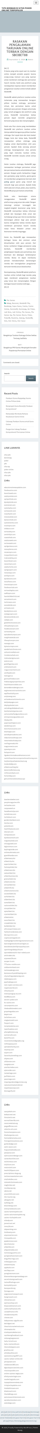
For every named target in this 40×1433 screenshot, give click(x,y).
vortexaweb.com (10, 543)
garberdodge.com (10, 1144)
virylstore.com (9, 1164)
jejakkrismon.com (10, 1241)
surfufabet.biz (9, 896)
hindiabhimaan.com (11, 1388)
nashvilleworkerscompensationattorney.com (20, 758)
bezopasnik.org (9, 1288)
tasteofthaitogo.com (12, 1282)
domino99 (14, 309)
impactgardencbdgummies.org (15, 1082)
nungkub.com (9, 1064)
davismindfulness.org (12, 770)
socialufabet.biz (10, 893)
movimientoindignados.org (14, 1041)
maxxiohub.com (10, 537)
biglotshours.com (10, 846)
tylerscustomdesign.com (13, 1156)
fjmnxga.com (9, 1291)
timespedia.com (10, 1238)
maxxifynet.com (10, 514)
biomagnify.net (9, 1091)
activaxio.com (9, 608)
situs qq (7, 466)
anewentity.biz (9, 1264)
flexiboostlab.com (11, 587)
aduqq (9, 303)
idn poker (31, 309)
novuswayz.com (10, 573)
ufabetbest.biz (9, 899)
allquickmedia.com (11, 1250)
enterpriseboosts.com (12, 1209)
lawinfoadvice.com (11, 1029)
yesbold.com (8, 826)
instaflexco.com (10, 581)
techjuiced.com (9, 835)
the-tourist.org (9, 1197)
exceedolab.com (10, 605)
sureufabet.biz (9, 902)
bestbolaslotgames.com (13, 711)
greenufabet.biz (10, 879)
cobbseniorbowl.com (12, 967)
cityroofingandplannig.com (14, 976)
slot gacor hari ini (18, 1418)
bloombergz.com (10, 1206)
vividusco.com (9, 528)
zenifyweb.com (9, 673)
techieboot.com (10, 817)
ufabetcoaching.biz (11, 767)
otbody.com (8, 1220)
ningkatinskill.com (11, 1020)
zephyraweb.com (10, 540)
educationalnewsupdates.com (15, 487)
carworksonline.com (11, 1158)
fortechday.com (10, 776)
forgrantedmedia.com (12, 1150)
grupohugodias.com (11, 1011)
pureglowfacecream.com (13, 1256)
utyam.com (8, 1052)
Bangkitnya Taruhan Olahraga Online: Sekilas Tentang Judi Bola (20, 335)
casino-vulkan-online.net (13, 1359)
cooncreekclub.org (11, 1123)
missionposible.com (11, 1370)
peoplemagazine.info (12, 802)
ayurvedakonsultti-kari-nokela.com (17, 952)
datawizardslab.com (11, 617)
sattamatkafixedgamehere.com (15, 714)
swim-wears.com (10, 1147)
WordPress (28, 1428)
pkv (5, 463)
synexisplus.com (10, 508)
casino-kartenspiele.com (13, 1211)
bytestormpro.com (11, 646)
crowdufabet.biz (10, 923)
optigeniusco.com (10, 546)
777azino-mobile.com (12, 964)
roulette (14, 318)
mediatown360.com (11, 1364)
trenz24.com (8, 1226)
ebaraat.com (8, 832)
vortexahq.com (9, 531)
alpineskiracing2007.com (13, 1356)
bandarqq (7, 306)
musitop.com (9, 1050)
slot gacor (21, 321)
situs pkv (7, 455)
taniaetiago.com (10, 1073)
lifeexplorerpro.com (11, 640)
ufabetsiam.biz (9, 870)
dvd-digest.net (9, 1323)
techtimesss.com (10, 1161)
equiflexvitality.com (11, 693)
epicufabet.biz (9, 911)
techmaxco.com (10, 602)
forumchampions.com (12, 1132)
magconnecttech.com (12, 670)
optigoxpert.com (10, 570)
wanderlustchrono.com (12, 649)
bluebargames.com (11, 1135)
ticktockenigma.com (11, 658)
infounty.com (9, 991)
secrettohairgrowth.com (13, 1279)
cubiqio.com (8, 620)
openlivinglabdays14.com (13, 949)
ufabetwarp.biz (9, 858)
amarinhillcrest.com (11, 1194)
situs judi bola (17, 1412)
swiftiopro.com (9, 593)
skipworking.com (10, 1229)
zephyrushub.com (10, 496)
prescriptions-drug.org (12, 1173)
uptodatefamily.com (11, 1047)
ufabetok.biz (8, 917)
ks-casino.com (9, 1002)
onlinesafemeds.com (11, 852)
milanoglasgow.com (11, 1338)
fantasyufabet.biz (10, 867)
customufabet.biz (10, 905)
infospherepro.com (11, 626)
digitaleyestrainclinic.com (13, 1368)
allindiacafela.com (11, 1353)
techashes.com (9, 805)
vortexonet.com (10, 511)
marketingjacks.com (11, 1379)
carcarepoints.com (11, 1005)
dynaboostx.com (10, 579)
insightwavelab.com (11, 637)
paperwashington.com (12, 723)
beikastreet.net (10, 1114)
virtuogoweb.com (10, 843)
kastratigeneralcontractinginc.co (16, 944)
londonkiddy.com (10, 764)
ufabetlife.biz (9, 888)
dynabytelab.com (10, 502)
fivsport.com (9, 1023)
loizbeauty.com (9, 1232)
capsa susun (16, 306)
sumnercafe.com (10, 1035)
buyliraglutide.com (11, 849)
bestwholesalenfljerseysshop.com (16, 946)
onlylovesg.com (10, 696)
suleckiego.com (9, 1403)
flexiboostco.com (10, 490)
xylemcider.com (9, 1070)
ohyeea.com (8, 1058)
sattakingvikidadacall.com (13, 708)
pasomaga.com (9, 1079)
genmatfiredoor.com (11, 679)
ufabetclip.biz (9, 861)
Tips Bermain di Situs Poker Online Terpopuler (17, 9)
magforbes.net (9, 1185)
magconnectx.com (11, 746)
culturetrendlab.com (11, 652)
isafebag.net (8, 1203)
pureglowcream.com (11, 1273)
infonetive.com (9, 1300)
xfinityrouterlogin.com (12, 1376)
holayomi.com (9, 752)
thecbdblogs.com (10, 1394)
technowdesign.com (11, 970)
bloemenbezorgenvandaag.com (15, 1276)
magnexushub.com (11, 841)
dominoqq (22, 309)
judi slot (8, 1412)
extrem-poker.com (11, 999)
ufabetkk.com (9, 1247)
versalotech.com (10, 599)
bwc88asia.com (9, 997)
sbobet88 (29, 318)
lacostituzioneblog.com (13, 1055)
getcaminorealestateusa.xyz (14, 779)
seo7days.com (9, 1270)
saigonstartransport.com (13, 1294)
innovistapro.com (10, 584)
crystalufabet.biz (10, 914)
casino (25, 306)
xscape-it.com (9, 961)
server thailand (5, 1418)
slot (5, 321)
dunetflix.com (9, 1038)
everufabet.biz (9, 920)
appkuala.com (9, 1267)
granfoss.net (9, 1350)
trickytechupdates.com (12, 1385)
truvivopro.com (9, 525)
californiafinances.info (12, 1309)
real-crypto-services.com (13, 985)
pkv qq (5, 1421)
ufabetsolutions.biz (11, 891)
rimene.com (8, 1317)
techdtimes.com (10, 814)
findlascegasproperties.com (14, 681)
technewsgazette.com (12, 1253)
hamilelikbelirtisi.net (12, 596)
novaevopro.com (10, 552)
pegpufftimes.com (10, 1126)
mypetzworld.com (10, 988)
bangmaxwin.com (10, 1297)
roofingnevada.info (11, 743)
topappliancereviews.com (13, 1382)
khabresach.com (10, 1391)
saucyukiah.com (10, 1111)
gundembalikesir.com (12, 820)
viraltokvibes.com (10, 1179)
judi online (16, 312)
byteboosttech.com (11, 838)
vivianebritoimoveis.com (13, 1182)
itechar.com (8, 823)
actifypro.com (9, 575)
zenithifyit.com (9, 534)
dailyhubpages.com (11, 702)
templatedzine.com (11, 1026)
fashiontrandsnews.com (13, 932)
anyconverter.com (10, 1235)
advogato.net (9, 1200)
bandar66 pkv (25, 303)
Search (6, 373)
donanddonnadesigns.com (13, 687)
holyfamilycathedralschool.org (15, 761)
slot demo (12, 321)
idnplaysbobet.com (11, 705)
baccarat (15, 303)
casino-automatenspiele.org (14, 1214)
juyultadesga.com (10, 982)
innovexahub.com (10, 517)
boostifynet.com (10, 561)
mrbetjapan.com (10, 1262)
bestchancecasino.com (12, 729)
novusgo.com (9, 643)
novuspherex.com (10, 549)
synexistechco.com (11, 523)
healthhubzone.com (11, 829)
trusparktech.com (10, 555)
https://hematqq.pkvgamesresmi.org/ (23, 1421)
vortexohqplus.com (11, 590)
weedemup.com (10, 726)
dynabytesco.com (10, 611)
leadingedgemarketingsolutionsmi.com (18, 941)
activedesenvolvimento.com (14, 699)
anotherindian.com (11, 1067)
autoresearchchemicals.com (14, 1397)
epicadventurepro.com (12, 634)
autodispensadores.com (13, 734)
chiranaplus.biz (9, 1329)
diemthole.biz (9, 1244)
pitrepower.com (10, 1362)
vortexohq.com (9, 631)
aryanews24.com (10, 958)
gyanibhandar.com (11, 855)
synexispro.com (9, 749)
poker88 (7, 318)
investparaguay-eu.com (12, 994)
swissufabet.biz (9, 873)
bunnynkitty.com (10, 1285)
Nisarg (20, 1430)
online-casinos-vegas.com (13, 1373)
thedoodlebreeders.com (13, 1008)
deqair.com (8, 1014)
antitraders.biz (9, 955)
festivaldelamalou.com (12, 1138)
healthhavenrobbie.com (13, 684)
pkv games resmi (19, 315)
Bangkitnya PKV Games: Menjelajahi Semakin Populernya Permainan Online (20, 348)
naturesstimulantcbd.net (13, 1085)
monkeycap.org (9, 1188)
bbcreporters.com (10, 935)
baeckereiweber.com (11, 799)
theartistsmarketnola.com (14, 1326)
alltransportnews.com (12, 929)
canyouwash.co (9, 808)
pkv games (11, 300)
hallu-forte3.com (10, 1341)
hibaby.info (8, 720)
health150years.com (11, 1170)
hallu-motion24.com (11, 1344)
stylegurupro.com (10, 614)
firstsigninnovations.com (13, 1141)
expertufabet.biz (10, 864)
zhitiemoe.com (9, 1061)
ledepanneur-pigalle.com (13, 1320)
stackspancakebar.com (12, 1332)
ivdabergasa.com (10, 979)
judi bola (7, 312)
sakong (21, 318)
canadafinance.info (11, 1312)
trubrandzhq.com (10, 558)
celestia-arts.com (10, 1129)
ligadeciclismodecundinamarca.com (17, 755)
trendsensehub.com (11, 655)
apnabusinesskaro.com (12, 1400)
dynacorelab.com (10, 520)
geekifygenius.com (11, 664)
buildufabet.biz (9, 926)
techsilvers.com (10, 1017)
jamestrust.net (9, 1223)
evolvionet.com (9, 505)
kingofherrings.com (11, 1259)
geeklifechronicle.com (12, 623)
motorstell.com (10, 1167)
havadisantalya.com (11, 811)
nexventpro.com (10, 564)
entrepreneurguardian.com (14, 717)
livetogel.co (8, 676)
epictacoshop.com (11, 1303)
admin (30, 59)
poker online (8, 469)
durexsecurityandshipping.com (15, 973)
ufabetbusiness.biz (11, 876)
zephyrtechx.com (10, 567)
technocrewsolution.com (13, 1176)
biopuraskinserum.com (12, 1306)
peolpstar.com (9, 1153)
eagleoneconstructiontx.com (14, 690)
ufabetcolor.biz (9, 882)
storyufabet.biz (9, 908)
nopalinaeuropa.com (11, 1088)
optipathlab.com (10, 499)
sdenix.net (8, 1191)
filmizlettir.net (9, 1117)
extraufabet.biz (9, 885)
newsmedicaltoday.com (12, 740)
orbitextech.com (10, 667)
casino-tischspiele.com (12, 1217)
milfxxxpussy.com (10, 1044)
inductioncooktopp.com (13, 737)
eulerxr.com (8, 661)
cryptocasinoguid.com (12, 938)
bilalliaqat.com (9, 732)
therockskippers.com (12, 1347)
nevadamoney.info (10, 1314)
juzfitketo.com (9, 1076)
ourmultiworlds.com (11, 1120)
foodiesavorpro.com (11, 629)
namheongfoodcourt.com (13, 1335)
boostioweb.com (10, 493)
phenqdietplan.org (11, 1032)
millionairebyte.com (11, 773)
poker (30, 315)
